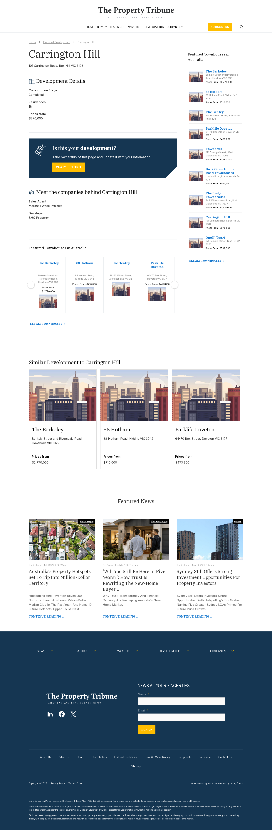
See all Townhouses (46, 323)
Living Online (236, 783)
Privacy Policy (58, 783)
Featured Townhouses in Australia (58, 248)
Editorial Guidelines (125, 757)
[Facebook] (61, 714)
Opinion (237, 521)
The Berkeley (48, 429)
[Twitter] (73, 714)
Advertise (64, 757)
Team (81, 757)
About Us (45, 757)
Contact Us (225, 757)
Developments (154, 26)
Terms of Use (75, 783)
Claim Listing (68, 167)
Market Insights (86, 521)
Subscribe (220, 27)
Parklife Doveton (194, 429)
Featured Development (56, 42)
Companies (174, 26)
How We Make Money (157, 757)
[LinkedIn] (50, 714)
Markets (133, 26)
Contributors (99, 757)
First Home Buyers (159, 521)
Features (116, 26)
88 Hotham (116, 429)
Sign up (146, 729)
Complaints (184, 757)
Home (90, 26)
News (100, 26)
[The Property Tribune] (89, 698)
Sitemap (136, 766)
